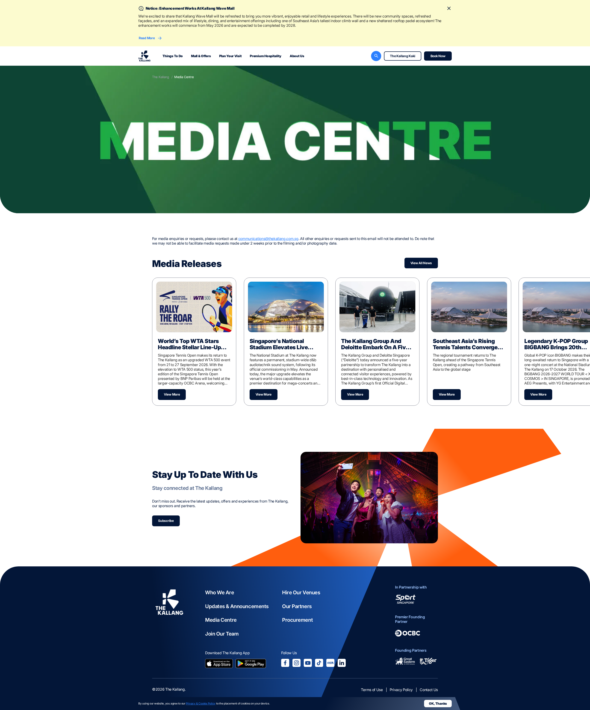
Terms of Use (372, 689)
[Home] (169, 627)
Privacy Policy (401, 689)
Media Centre (221, 620)
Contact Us (429, 689)
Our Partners (297, 606)
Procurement (297, 620)
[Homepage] (144, 56)
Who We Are (219, 592)
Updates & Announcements (237, 606)
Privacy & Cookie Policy (200, 703)
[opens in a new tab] (219, 664)
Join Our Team (222, 634)
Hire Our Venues (301, 592)
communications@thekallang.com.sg (268, 238)
